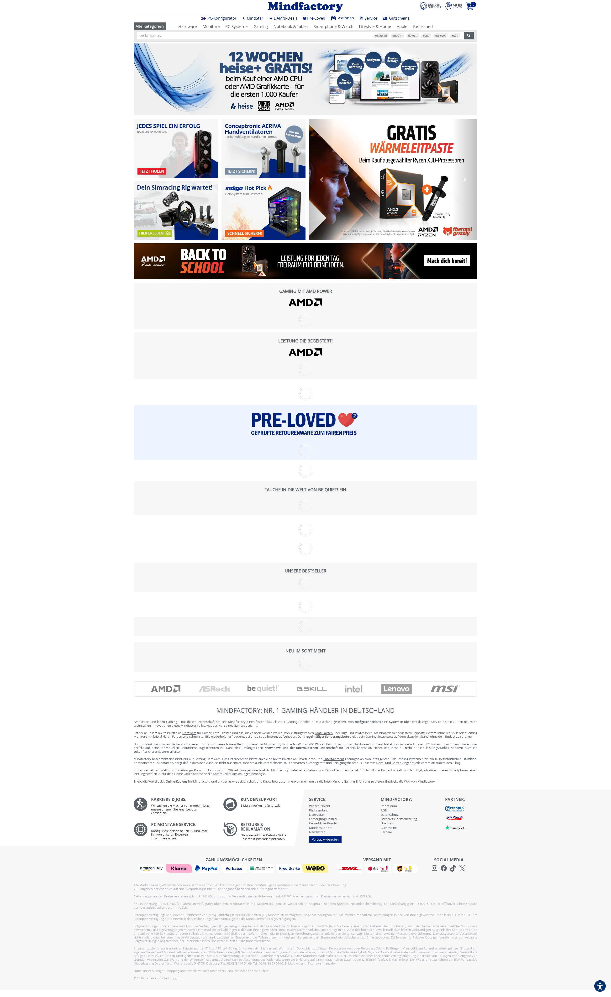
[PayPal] (207, 868)
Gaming (260, 26)
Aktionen (345, 18)
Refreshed (423, 26)
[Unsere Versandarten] (377, 868)
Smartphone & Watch (333, 26)
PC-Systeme (236, 26)
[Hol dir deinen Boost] (263, 210)
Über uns (387, 823)
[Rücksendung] (264, 832)
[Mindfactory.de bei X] (462, 868)
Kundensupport (320, 828)
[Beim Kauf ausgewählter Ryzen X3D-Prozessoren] (393, 179)
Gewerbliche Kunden (323, 823)
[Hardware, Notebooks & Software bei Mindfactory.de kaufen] (305, 7)
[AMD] (305, 302)
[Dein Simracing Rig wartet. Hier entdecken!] (176, 210)
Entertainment (333, 759)
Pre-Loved (316, 18)
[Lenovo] (396, 689)
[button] (144, 79)
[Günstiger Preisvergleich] (454, 818)
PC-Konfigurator (221, 18)
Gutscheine (399, 18)
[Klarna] (179, 868)
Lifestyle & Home (375, 26)
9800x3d (381, 35)
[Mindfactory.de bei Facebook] (444, 868)
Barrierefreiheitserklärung (399, 819)
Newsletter (317, 832)
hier (266, 971)
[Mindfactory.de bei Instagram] (434, 868)
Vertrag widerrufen (325, 839)
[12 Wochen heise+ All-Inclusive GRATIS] (305, 79)
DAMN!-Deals (285, 18)
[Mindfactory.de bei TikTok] (453, 868)
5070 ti (412, 35)
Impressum (389, 806)
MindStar (254, 18)
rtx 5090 (440, 35)
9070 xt (397, 35)
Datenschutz (390, 814)
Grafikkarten (324, 733)
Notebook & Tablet (291, 26)
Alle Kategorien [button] (150, 26)
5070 (455, 35)
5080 (426, 35)
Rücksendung (318, 810)
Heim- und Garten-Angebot (395, 763)
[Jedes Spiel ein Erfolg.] (176, 148)
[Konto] (453, 6)
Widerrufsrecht (319, 806)
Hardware (187, 26)
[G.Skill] (312, 689)
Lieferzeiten (317, 814)
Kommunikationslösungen (232, 774)
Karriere (386, 832)
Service (370, 18)
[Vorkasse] (234, 868)
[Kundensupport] (431, 5)
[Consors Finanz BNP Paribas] (262, 868)
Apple (402, 26)
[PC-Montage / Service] (175, 832)
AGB (384, 810)
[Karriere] (175, 807)
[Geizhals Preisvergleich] (454, 808)
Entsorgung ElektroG (323, 819)
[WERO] (315, 868)
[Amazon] (152, 868)
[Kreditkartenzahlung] (289, 868)
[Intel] (354, 689)
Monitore (211, 26)
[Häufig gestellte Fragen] (264, 804)
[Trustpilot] (454, 827)
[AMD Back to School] (305, 261)
